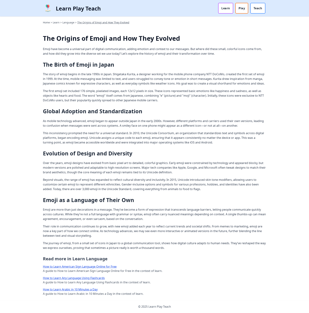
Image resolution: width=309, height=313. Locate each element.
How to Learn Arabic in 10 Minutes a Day (70, 289)
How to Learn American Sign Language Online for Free (80, 267)
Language (68, 22)
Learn (225, 8)
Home (46, 22)
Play (242, 8)
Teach (258, 8)
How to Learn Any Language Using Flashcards (74, 278)
